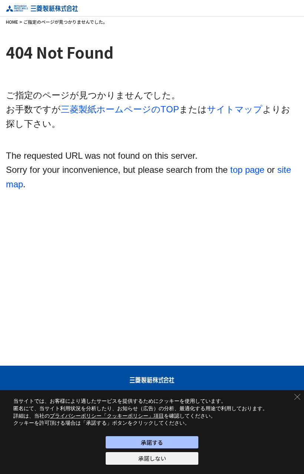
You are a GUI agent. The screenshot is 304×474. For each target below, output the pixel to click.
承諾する (152, 442)
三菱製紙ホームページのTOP (120, 109)
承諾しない (152, 458)
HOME (12, 22)
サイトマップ (234, 109)
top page (247, 170)
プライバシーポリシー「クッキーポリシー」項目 (107, 416)
